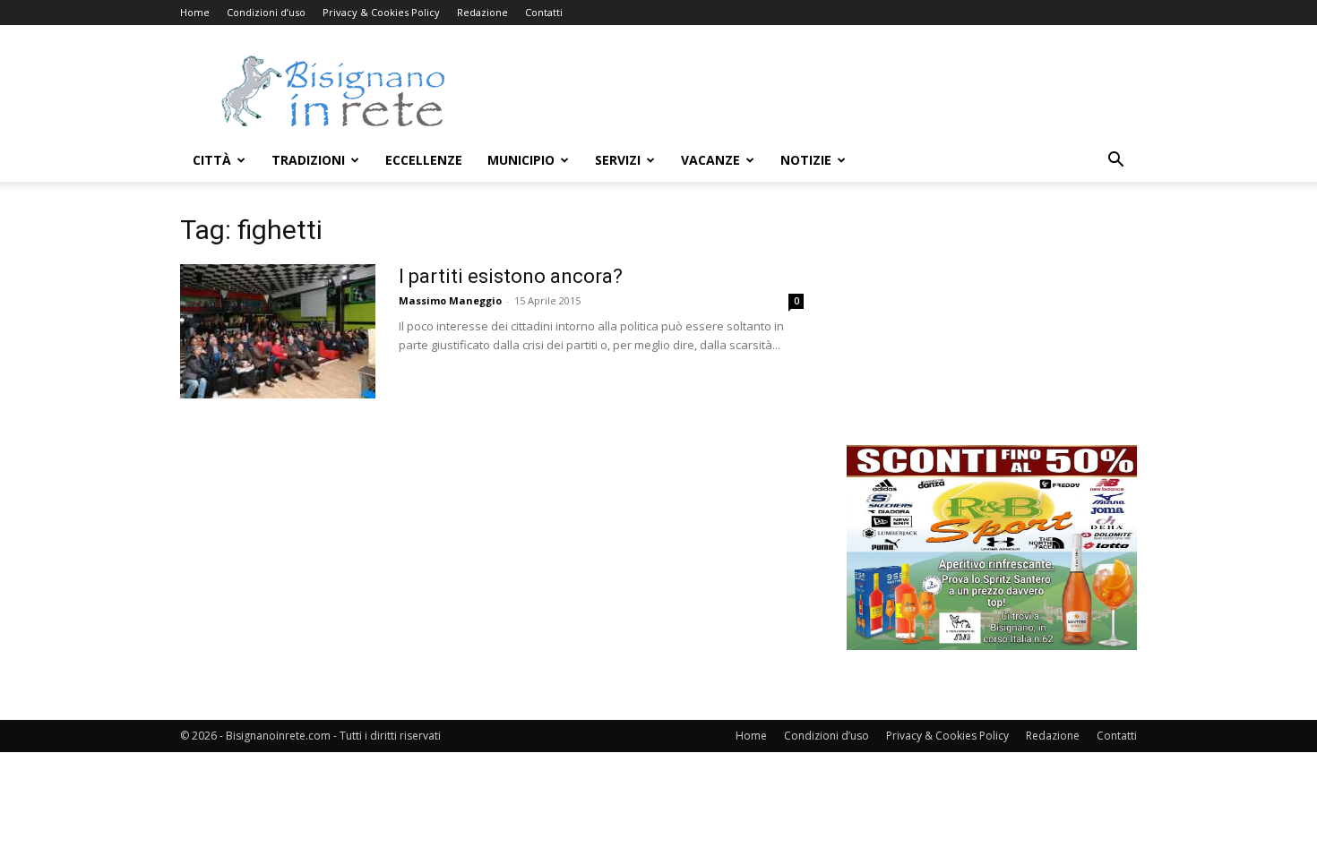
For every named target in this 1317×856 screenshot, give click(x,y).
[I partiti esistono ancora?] (277, 331)
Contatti (544, 12)
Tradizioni (308, 159)
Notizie (805, 159)
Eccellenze (423, 159)
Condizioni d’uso (266, 12)
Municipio (521, 159)
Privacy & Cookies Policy (381, 12)
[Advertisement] (811, 90)
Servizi (618, 159)
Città (212, 159)
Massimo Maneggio (450, 300)
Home (195, 12)
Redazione (482, 12)
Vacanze (710, 159)
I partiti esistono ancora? (511, 276)
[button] (1115, 161)
